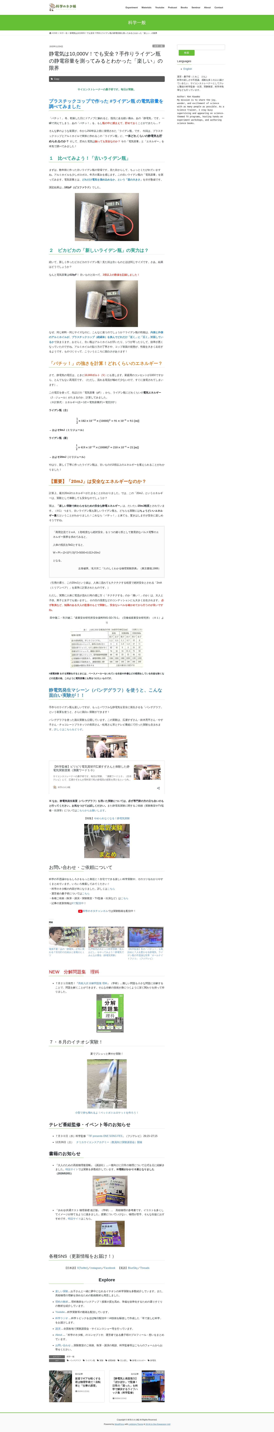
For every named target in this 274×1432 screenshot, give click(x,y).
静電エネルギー (139, 1360)
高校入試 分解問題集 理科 (92, 983)
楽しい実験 (61, 1291)
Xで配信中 (78, 903)
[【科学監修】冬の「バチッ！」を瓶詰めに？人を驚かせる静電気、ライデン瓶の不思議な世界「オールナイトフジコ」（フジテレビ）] (145, 937)
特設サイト (71, 1169)
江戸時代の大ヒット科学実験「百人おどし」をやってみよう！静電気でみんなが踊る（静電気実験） (106, 952)
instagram (95, 1268)
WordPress (119, 1424)
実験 (101, 1360)
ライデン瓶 (90, 1360)
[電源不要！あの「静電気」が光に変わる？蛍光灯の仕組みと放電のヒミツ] (67, 937)
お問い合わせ (63, 1345)
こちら (111, 888)
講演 (57, 1328)
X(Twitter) (82, 1268)
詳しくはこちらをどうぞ (68, 729)
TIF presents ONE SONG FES (105, 1136)
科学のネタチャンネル (95, 911)
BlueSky (132, 1268)
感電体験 (112, 1360)
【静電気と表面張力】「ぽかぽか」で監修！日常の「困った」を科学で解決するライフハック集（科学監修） (125, 1385)
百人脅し (124, 1360)
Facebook (109, 1268)
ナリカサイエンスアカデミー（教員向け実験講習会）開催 (109, 1142)
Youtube (60, 1312)
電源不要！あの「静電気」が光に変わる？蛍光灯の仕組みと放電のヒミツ (67, 952)
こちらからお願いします (91, 810)
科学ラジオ (61, 1318)
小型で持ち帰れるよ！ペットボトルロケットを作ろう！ (107, 1112)
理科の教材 (61, 1301)
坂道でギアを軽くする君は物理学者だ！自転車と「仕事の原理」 (88, 1382)
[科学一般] (60, 1382)
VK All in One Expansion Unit (157, 1424)
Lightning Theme (136, 1424)
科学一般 (158, 46)
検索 (186, 52)
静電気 (153, 1360)
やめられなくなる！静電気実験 (112, 818)
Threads (144, 1268)
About (58, 1335)
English (187, 69)
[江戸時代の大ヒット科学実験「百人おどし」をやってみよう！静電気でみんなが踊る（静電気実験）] (106, 937)
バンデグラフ (75, 1360)
